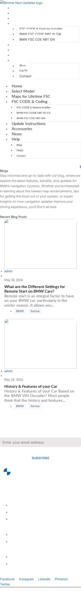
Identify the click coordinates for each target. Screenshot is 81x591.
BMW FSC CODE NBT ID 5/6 (40, 34)
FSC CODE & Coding (30, 23)
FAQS (23, 71)
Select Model (24, 13)
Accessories (23, 50)
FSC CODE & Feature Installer (40, 29)
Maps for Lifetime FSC (32, 18)
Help (17, 60)
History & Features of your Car (30, 387)
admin (8, 271)
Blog (22, 66)
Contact (25, 76)
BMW (20, 311)
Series (35, 311)
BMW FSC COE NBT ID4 (37, 39)
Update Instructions (30, 45)
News (18, 55)
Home (18, 8)
